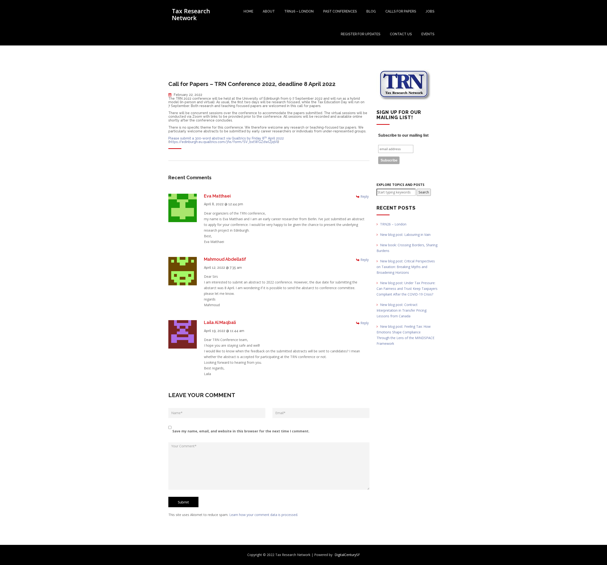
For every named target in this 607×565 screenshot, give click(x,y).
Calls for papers (400, 11)
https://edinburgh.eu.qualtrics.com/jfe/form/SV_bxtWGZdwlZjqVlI (223, 142)
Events (427, 34)
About (269, 11)
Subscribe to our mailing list (403, 135)
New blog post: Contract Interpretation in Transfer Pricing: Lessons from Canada (402, 310)
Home (248, 11)
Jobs (430, 11)
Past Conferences (340, 11)
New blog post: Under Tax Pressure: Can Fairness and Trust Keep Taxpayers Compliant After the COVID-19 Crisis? (407, 288)
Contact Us (401, 34)
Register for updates (360, 34)
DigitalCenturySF (347, 554)
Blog (371, 11)
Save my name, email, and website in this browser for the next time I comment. (240, 431)
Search (423, 192)
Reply (364, 196)
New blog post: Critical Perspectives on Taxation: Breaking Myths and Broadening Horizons (406, 267)
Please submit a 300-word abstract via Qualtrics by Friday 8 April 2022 (226, 138)
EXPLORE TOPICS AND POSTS (400, 184)
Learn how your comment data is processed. (263, 514)
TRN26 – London (299, 11)
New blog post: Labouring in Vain (405, 234)
